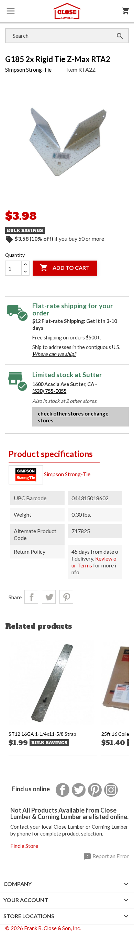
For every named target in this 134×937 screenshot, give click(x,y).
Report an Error (106, 857)
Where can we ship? (54, 354)
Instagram (111, 790)
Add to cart (65, 268)
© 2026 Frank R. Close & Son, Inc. (43, 928)
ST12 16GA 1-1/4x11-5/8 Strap (42, 734)
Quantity (15, 255)
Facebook (62, 790)
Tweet (48, 596)
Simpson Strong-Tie (28, 69)
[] (113, 29)
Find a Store (24, 845)
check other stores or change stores (73, 416)
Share (31, 596)
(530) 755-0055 (49, 391)
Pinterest (66, 596)
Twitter (79, 790)
